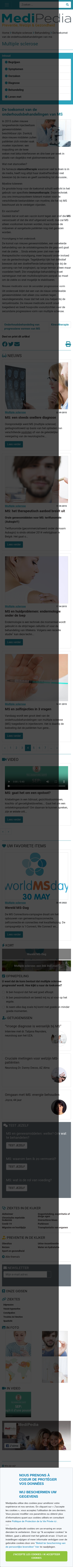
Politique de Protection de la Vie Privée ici (34, 1521)
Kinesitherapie (60, 324)
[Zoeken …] (67, 5)
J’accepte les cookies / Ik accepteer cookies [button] (36, 1556)
